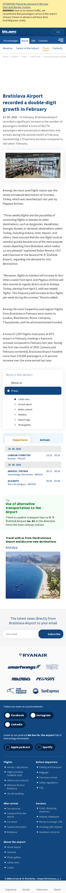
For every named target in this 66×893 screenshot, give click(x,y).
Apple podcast (20, 747)
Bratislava (12, 832)
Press (46, 48)
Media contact (25, 409)
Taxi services (13, 808)
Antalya (11, 547)
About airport (14, 847)
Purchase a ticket (48, 777)
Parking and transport (50, 767)
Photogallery (24, 424)
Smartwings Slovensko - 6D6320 (25, 472)
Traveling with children (50, 827)
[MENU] (60, 40)
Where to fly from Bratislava (16, 786)
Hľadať (57, 889)
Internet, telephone (49, 816)
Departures (11, 889)
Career (10, 867)
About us (7, 48)
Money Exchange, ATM (50, 821)
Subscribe (54, 634)
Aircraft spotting (15, 793)
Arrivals (26, 889)
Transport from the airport (16, 815)
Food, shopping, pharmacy (48, 810)
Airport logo (24, 419)
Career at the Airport (27, 48)
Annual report (25, 404)
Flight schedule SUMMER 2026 (15, 773)
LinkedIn (16, 724)
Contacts (58, 48)
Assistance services (49, 832)
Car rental (12, 821)
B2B (33, 40)
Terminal (11, 852)
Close (61, 4)
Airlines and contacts (18, 780)
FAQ (41, 787)
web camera (48, 32)
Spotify (47, 747)
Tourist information (17, 827)
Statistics (22, 414)
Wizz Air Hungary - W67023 (22, 482)
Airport (24, 40)
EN (58, 32)
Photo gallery (14, 857)
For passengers (10, 40)
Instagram (43, 715)
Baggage (43, 772)
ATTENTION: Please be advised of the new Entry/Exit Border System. (25, 5)
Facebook (17, 715)
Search (54, 40)
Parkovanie (41, 889)
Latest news (24, 399)
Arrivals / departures (17, 767)
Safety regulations (48, 782)
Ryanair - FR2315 (19, 457)
